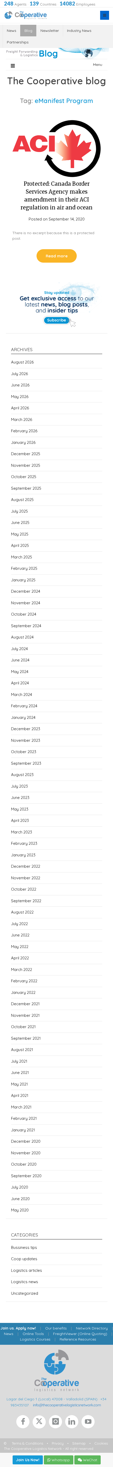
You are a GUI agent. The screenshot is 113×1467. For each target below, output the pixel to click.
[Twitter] (41, 1423)
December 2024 (25, 591)
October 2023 (23, 751)
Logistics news (24, 1281)
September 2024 (26, 625)
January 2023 (23, 854)
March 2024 (21, 694)
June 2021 (20, 1072)
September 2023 (26, 763)
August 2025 (22, 499)
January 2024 (23, 717)
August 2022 (22, 912)
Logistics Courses (35, 1339)
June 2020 (20, 1198)
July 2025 (19, 511)
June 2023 (20, 797)
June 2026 (20, 384)
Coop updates (24, 1258)
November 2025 (25, 465)
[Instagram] (57, 1423)
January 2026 (23, 442)
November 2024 (25, 602)
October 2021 (23, 1026)
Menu (97, 64)
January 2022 (23, 992)
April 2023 (20, 820)
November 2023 (25, 740)
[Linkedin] (73, 1423)
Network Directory (92, 1328)
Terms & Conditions (27, 1443)
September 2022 (26, 900)
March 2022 (21, 969)
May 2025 (19, 534)
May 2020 (20, 1210)
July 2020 (19, 1187)
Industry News (79, 30)
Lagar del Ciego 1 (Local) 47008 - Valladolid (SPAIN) (52, 1399)
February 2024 (24, 705)
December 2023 (25, 728)
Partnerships (18, 42)
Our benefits (56, 1328)
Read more (57, 255)
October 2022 (23, 889)
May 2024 (19, 671)
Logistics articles (26, 1270)
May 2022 (19, 946)
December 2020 (25, 1141)
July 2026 (19, 373)
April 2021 (19, 1095)
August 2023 (22, 774)
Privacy (58, 1443)
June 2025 (20, 522)
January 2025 (23, 579)
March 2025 (21, 557)
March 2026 (21, 419)
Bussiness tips (24, 1247)
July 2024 (19, 648)
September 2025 (26, 488)
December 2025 (25, 453)
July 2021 (19, 1061)
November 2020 (25, 1152)
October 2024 (23, 614)
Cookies (101, 1443)
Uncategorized (24, 1293)
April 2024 (20, 682)
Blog (28, 30)
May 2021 (19, 1084)
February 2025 (24, 568)
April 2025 (20, 545)
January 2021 (23, 1129)
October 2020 (24, 1164)
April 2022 (20, 957)
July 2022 (19, 923)
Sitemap (79, 1443)
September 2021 (26, 1038)
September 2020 (26, 1175)
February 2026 (24, 430)
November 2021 (25, 1015)
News (11, 30)
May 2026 (19, 396)
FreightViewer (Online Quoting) (80, 1333)
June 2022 (20, 935)
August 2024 (22, 637)
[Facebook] (24, 1423)
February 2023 (24, 843)
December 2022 (25, 866)
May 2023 (19, 809)
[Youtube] (89, 1423)
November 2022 (25, 877)
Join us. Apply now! (18, 1328)
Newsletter (49, 30)
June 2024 (20, 660)
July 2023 (19, 786)
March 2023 (21, 832)
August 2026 (22, 362)
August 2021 (22, 1049)
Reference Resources (78, 1339)
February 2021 (24, 1118)
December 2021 (25, 1003)
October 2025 (23, 476)
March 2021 (21, 1107)
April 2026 (20, 407)
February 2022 (24, 980)
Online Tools (33, 1333)
